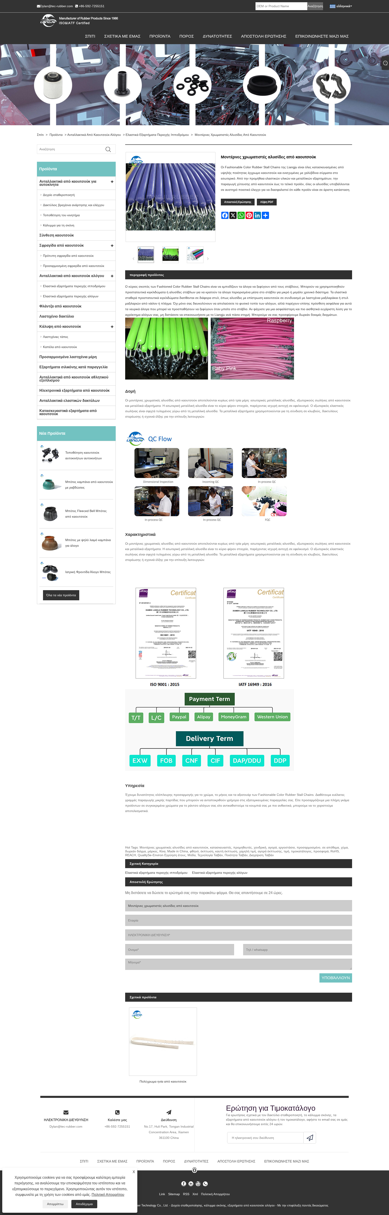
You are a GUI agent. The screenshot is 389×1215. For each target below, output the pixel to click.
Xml (195, 1194)
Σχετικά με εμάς (122, 36)
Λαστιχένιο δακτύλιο (56, 316)
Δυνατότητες (217, 36)
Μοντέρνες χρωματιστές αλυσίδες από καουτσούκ (230, 135)
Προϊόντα (159, 36)
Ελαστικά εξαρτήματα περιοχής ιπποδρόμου (157, 135)
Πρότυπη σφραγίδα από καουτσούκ (68, 255)
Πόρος (186, 36)
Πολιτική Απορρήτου (108, 1195)
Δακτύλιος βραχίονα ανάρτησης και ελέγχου (73, 205)
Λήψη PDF (266, 202)
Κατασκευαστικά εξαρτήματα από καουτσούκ (68, 412)
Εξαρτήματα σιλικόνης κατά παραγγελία (73, 367)
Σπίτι (90, 36)
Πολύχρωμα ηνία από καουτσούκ (163, 1081)
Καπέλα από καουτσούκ (60, 347)
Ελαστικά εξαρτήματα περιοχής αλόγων (70, 296)
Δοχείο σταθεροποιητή (59, 195)
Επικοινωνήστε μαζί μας (322, 36)
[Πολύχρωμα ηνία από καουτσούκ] (163, 1040)
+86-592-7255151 (91, 6)
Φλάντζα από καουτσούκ (60, 306)
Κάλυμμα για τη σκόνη (58, 225)
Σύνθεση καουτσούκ (56, 235)
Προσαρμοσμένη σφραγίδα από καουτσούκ (73, 266)
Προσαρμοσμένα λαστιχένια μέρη (68, 357)
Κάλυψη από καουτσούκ (60, 326)
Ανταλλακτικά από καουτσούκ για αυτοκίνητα (67, 183)
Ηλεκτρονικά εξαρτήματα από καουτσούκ (74, 390)
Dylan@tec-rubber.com (56, 6)
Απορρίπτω (55, 1204)
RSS (186, 1194)
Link (162, 1194)
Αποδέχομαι (84, 1204)
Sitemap (174, 1194)
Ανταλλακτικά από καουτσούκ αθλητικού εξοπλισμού (73, 378)
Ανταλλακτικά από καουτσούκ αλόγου (94, 135)
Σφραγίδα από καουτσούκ (61, 245)
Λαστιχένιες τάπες (55, 337)
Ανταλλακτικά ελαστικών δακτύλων (69, 401)
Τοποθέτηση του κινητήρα (61, 215)
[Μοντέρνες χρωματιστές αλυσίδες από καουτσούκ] (145, 254)
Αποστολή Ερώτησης (263, 36)
